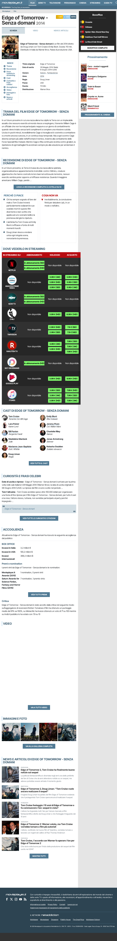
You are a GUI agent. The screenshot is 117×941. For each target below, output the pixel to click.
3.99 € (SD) (54, 287)
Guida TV (108, 3)
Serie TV (42, 3)
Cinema (82, 3)
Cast (9, 78)
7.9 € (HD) (72, 332)
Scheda (13, 30)
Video (35, 30)
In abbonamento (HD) (34, 268)
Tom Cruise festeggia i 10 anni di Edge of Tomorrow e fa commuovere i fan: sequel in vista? (47, 806)
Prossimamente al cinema (97, 115)
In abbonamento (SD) (34, 263)
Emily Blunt (52, 416)
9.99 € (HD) (72, 378)
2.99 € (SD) (54, 332)
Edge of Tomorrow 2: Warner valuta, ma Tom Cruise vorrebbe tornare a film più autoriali (47, 825)
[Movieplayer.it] (12, 3)
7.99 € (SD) (72, 341)
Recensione (11, 69)
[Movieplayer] (16, 894)
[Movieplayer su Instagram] (16, 899)
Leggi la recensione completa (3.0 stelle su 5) (38, 187)
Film (32, 3)
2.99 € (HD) (54, 327)
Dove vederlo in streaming (11, 73)
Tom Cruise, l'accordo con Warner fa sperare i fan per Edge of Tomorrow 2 (47, 842)
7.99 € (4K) (72, 346)
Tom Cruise (13, 416)
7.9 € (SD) (72, 327)
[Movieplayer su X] (11, 899)
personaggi (70, 3)
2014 (42, 76)
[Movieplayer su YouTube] (20, 899)
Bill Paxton (13, 431)
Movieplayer (6, 11)
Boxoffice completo (97, 48)
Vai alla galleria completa (39, 746)
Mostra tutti (39, 856)
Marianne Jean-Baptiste (19, 446)
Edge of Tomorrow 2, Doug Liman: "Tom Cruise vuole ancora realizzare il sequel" (47, 790)
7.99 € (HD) (72, 351)
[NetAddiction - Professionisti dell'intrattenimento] (50, 915)
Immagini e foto (11, 93)
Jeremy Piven (53, 424)
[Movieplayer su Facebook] (7, 899)
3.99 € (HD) (54, 282)
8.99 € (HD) (71, 314)
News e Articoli (61, 30)
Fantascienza (52, 73)
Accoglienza (12, 87)
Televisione (55, 3)
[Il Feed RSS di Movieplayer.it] (25, 899)
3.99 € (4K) (54, 277)
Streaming (95, 3)
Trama (9, 66)
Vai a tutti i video (39, 707)
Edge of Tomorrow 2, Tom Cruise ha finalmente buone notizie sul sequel (48, 771)
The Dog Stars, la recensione (20, 7)
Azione (43, 73)
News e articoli (10, 98)
